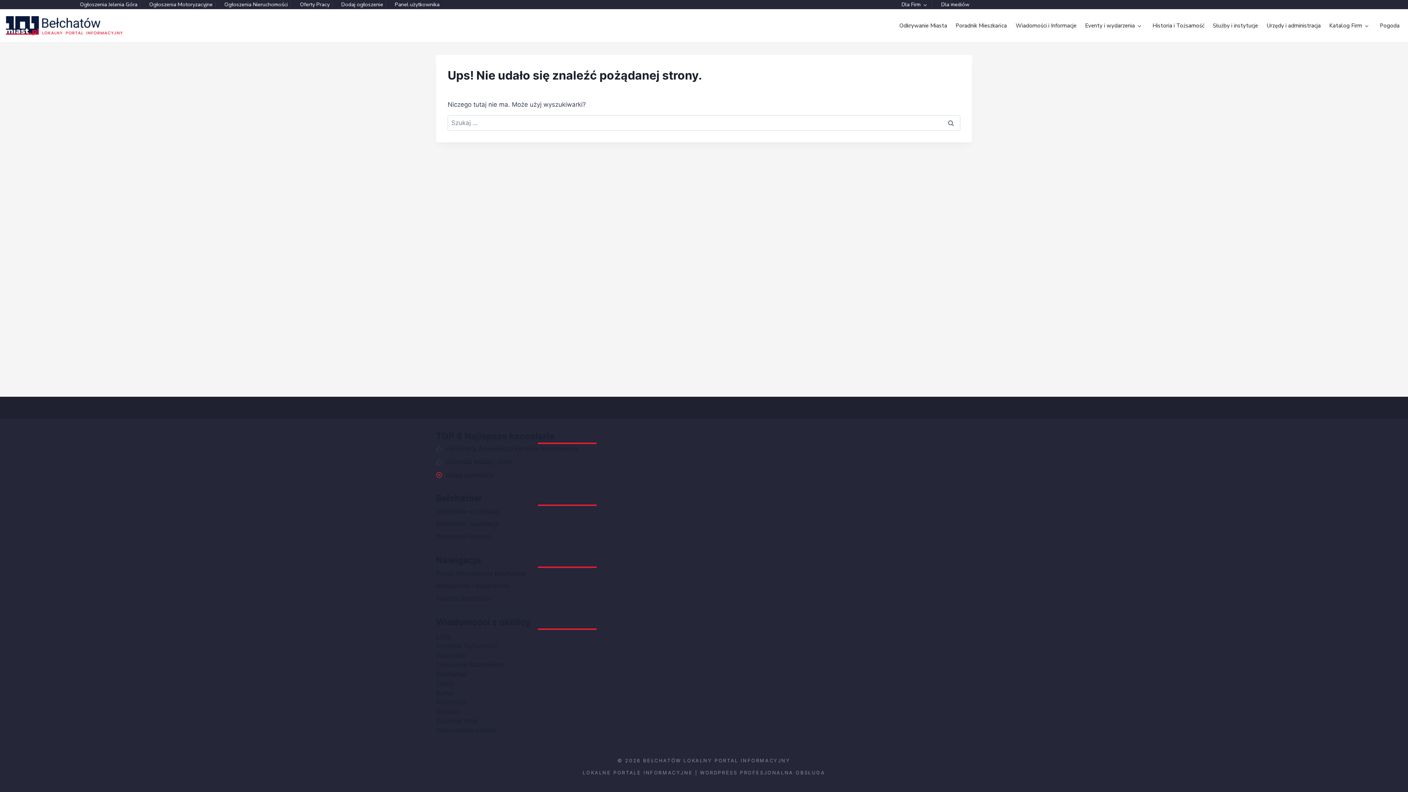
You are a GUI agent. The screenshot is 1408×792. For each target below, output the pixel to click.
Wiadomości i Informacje (1046, 25)
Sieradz (447, 711)
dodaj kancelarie (470, 475)
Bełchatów (451, 674)
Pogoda (1390, 25)
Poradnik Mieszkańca (981, 25)
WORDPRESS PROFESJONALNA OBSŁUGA (762, 773)
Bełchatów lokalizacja (467, 524)
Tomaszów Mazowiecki (470, 664)
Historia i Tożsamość (1178, 25)
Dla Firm (911, 4)
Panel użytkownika (417, 4)
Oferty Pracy (315, 4)
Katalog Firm (1345, 25)
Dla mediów (955, 4)
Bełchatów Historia (463, 536)
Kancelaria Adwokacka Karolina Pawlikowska (512, 448)
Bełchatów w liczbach (468, 511)
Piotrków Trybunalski (466, 646)
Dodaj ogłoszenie (362, 4)
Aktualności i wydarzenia (472, 586)
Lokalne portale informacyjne (638, 773)
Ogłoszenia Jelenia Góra (109, 4)
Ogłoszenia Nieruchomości (256, 4)
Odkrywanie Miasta (923, 25)
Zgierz (445, 683)
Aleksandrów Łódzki (466, 730)
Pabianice (450, 655)
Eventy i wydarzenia (1110, 25)
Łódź (443, 637)
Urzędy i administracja (1294, 25)
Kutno (444, 693)
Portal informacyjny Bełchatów (480, 573)
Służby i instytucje (1235, 25)
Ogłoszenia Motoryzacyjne (181, 4)
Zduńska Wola (457, 721)
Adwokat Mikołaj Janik (479, 462)
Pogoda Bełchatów (463, 598)
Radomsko (451, 702)
